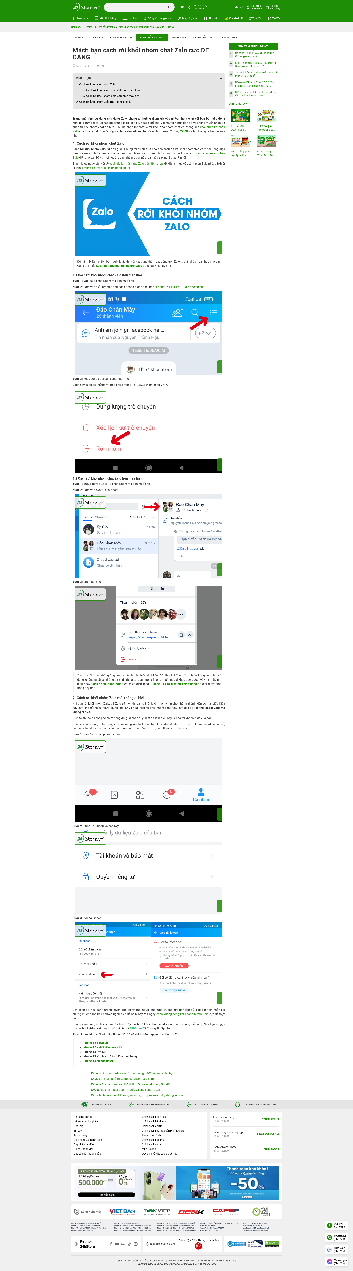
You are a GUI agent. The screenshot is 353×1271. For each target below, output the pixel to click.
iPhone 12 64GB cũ (95, 1042)
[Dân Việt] (159, 1212)
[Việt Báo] (124, 1212)
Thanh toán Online (152, 1135)
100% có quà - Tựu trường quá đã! (266, 128)
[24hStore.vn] (86, 7)
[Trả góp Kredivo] (227, 1183)
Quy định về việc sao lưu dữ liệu (159, 1153)
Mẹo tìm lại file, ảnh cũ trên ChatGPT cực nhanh (125, 1078)
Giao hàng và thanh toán (88, 1139)
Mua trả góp (149, 1149)
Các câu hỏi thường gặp (87, 1153)
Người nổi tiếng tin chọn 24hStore (216, 37)
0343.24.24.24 (267, 1134)
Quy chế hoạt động (84, 1144)
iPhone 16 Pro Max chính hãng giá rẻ (106, 168)
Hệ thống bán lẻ (83, 1116)
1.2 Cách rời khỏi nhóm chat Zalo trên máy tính (110, 96)
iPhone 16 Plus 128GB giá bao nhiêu (179, 287)
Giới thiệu (79, 1126)
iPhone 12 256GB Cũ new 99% (102, 1047)
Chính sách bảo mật (153, 1139)
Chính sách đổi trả (152, 1126)
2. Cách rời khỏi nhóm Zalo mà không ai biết (103, 101)
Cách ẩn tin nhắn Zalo (106, 684)
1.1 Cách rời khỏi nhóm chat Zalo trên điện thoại (111, 90)
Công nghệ (96, 37)
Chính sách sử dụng (153, 1144)
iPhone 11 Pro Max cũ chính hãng (174, 684)
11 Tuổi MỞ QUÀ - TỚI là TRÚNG (238, 128)
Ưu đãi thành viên (84, 1149)
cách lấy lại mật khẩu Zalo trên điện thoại (136, 163)
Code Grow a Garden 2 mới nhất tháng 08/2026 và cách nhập (134, 1073)
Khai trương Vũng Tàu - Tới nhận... (265, 153)
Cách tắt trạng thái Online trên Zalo (119, 266)
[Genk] (194, 1212)
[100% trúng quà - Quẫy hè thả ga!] (240, 141)
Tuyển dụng (80, 1135)
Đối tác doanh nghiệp (86, 1121)
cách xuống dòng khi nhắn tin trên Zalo (182, 1014)
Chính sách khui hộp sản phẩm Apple (163, 1130)
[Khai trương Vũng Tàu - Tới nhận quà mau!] (266, 141)
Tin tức (78, 1130)
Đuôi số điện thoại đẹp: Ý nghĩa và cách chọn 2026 (127, 1090)
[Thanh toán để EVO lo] (125, 1183)
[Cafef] (228, 1212)
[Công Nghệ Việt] (90, 1212)
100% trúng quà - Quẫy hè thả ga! (240, 153)
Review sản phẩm (121, 37)
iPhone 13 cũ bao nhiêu (98, 1061)
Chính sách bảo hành (154, 1121)
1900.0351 (270, 1119)
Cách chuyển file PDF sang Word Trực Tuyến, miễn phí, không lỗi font (139, 1095)
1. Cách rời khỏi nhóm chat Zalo (96, 84)
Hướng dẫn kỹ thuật (151, 37)
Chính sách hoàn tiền (154, 1116)
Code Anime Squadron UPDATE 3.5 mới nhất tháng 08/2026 (133, 1084)
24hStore (186, 131)
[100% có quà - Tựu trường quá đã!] (266, 115)
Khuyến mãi (179, 37)
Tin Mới (78, 37)
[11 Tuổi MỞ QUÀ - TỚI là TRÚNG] (240, 115)
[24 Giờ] (263, 1212)
